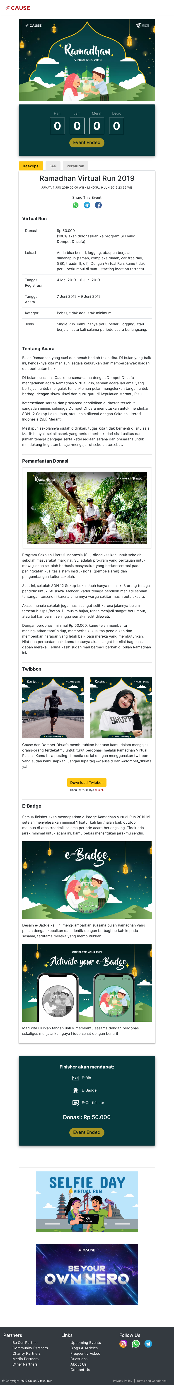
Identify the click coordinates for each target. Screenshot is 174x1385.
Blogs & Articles (84, 1348)
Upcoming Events (85, 1342)
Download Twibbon (87, 782)
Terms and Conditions (152, 1381)
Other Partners (25, 1364)
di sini (99, 790)
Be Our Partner (25, 1342)
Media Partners (25, 1359)
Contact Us (80, 1369)
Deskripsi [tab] (31, 166)
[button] (32, 508)
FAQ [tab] (53, 166)
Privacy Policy (122, 1381)
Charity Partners (26, 1353)
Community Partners (30, 1348)
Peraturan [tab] (75, 166)
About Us (78, 1364)
